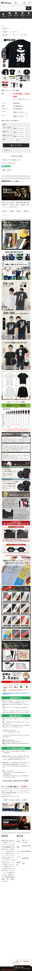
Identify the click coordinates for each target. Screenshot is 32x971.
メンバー (5, 215)
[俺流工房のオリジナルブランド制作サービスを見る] (16, 806)
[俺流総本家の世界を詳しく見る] (16, 193)
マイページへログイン (16, 4)
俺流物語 (12, 211)
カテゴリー (28, 16)
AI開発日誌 (26, 211)
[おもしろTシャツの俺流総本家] (6, 3)
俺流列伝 (5, 211)
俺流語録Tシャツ (7, 28)
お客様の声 (22, 16)
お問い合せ (16, 16)
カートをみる (24, 4)
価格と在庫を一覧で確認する (10, 120)
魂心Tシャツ (16, 31)
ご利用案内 (9, 16)
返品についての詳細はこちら (11, 160)
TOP (3, 16)
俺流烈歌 (19, 211)
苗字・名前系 (23, 35)
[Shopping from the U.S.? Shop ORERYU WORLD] (16, 823)
